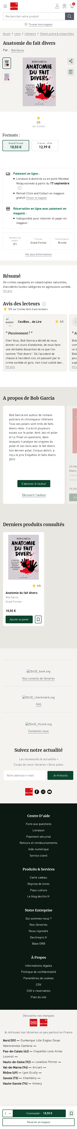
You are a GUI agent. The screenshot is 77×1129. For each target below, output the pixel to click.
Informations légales (38, 965)
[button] (38, 284)
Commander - (39, 1113)
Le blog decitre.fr (38, 896)
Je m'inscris (60, 775)
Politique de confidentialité (38, 972)
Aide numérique (38, 849)
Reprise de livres (38, 884)
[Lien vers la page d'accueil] (14, 6)
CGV (38, 984)
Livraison (38, 830)
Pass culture (38, 890)
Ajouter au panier (19, 619)
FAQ (38, 704)
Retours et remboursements (38, 843)
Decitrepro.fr (38, 937)
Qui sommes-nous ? (39, 918)
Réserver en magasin (38, 1122)
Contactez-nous (38, 731)
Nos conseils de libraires (38, 678)
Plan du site (38, 997)
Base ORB (38, 943)
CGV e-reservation (38, 991)
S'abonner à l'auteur (33, 483)
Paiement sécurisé (38, 836)
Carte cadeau (38, 877)
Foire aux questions (38, 824)
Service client (38, 855)
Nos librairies (38, 924)
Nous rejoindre (38, 931)
